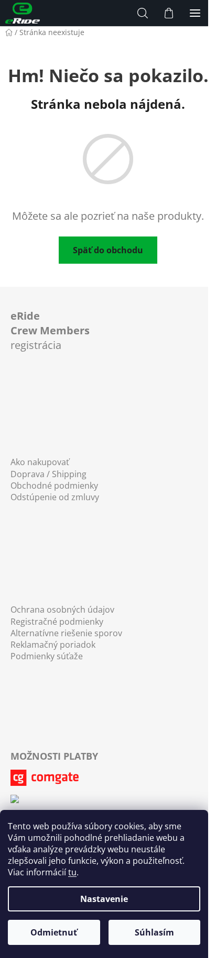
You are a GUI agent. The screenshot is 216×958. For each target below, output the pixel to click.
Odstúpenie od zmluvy (54, 497)
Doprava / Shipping (48, 474)
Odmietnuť (53, 932)
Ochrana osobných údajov (62, 609)
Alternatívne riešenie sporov (66, 633)
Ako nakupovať (39, 462)
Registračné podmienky (56, 621)
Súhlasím (154, 932)
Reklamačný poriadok (52, 644)
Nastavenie (104, 899)
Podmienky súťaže (46, 656)
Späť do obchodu (108, 250)
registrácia (50, 330)
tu (72, 872)
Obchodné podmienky (54, 485)
